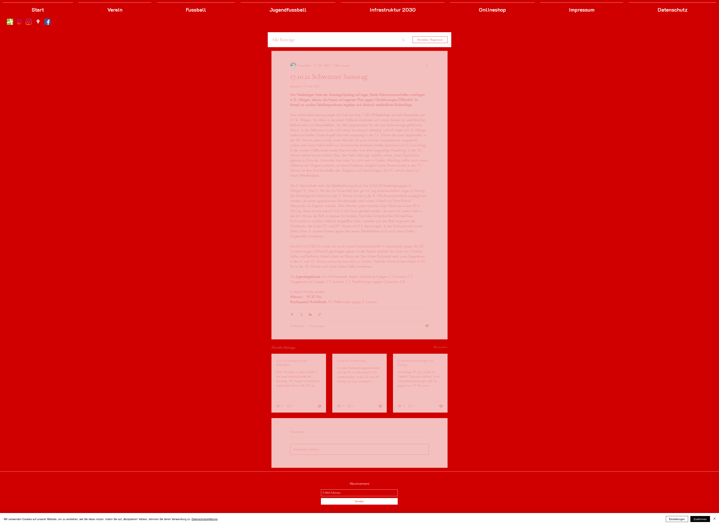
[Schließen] (714, 519)
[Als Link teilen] (319, 314)
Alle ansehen (441, 347)
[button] (403, 39)
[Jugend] (19, 22)
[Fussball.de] (10, 22)
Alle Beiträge (283, 39)
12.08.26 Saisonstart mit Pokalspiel (291, 362)
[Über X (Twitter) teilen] (301, 314)
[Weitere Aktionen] (426, 65)
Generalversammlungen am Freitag (415, 362)
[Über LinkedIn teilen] (310, 314)
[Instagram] (29, 22)
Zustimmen (700, 519)
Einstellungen (677, 519)
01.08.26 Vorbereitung (351, 360)
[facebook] (47, 22)
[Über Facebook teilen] (292, 314)
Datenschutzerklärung (205, 519)
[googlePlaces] (38, 22)
